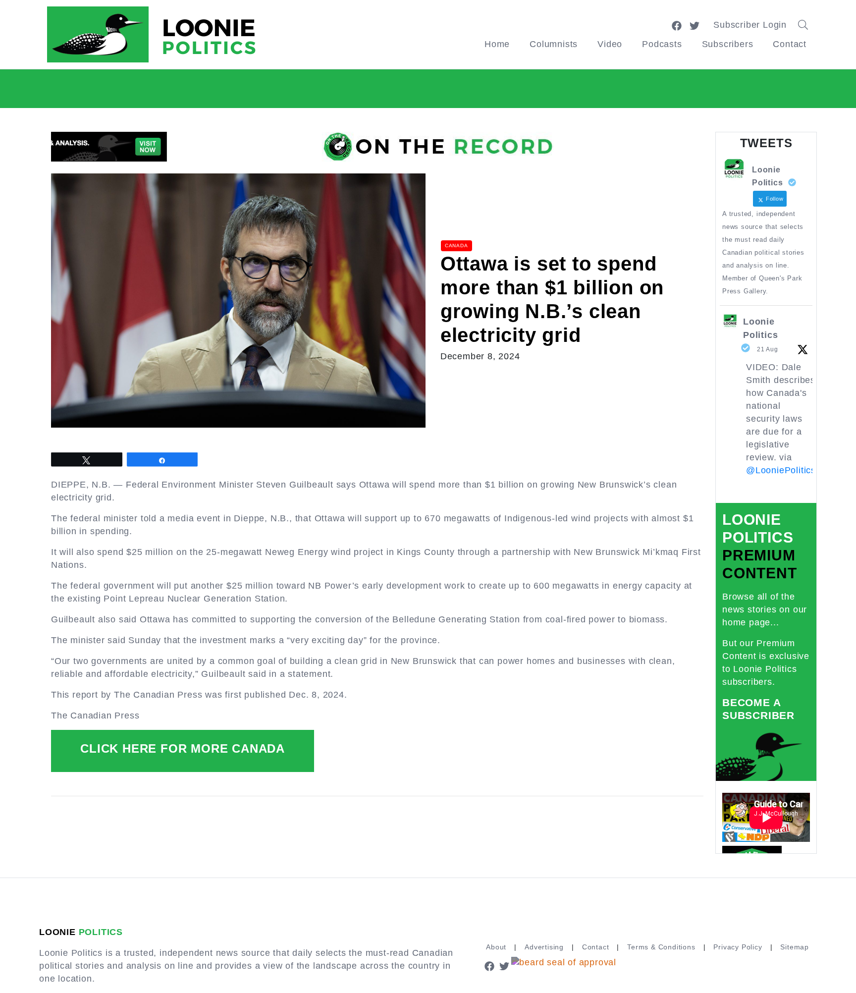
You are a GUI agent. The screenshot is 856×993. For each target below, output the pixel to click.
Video (609, 44)
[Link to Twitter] (694, 24)
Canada (456, 245)
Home (497, 44)
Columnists (554, 44)
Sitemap (794, 947)
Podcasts (662, 44)
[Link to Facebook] (677, 24)
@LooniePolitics (781, 470)
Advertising (544, 947)
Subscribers (727, 44)
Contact (789, 44)
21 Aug (767, 349)
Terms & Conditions (661, 947)
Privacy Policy (737, 947)
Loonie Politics (760, 328)
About (496, 947)
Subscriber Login (750, 25)
